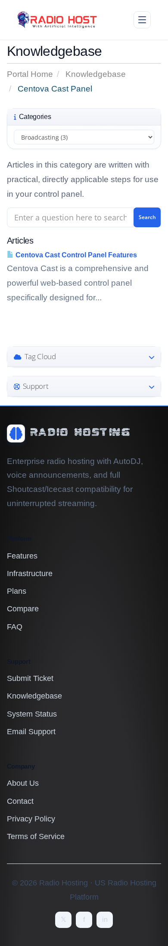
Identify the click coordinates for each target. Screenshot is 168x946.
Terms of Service (36, 836)
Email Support (31, 731)
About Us (23, 783)
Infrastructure (30, 573)
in (105, 919)
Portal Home (30, 74)
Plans (16, 591)
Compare (23, 608)
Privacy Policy (31, 819)
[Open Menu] (142, 19)
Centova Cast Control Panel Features (75, 255)
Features (22, 556)
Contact (20, 801)
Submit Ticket (30, 678)
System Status (32, 714)
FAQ (14, 627)
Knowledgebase (95, 74)
